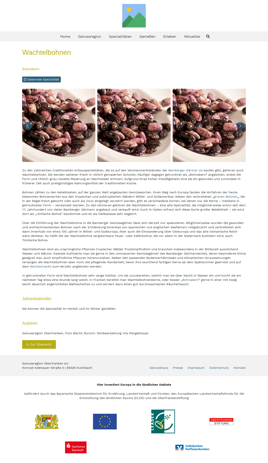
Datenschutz (219, 368)
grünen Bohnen (225, 196)
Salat (90, 201)
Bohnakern (190, 280)
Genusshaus (159, 368)
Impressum (196, 368)
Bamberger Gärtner (183, 170)
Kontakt (240, 368)
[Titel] (134, 15)
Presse (178, 368)
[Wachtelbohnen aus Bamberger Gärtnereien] (58, 125)
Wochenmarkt (41, 266)
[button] (104, 36)
